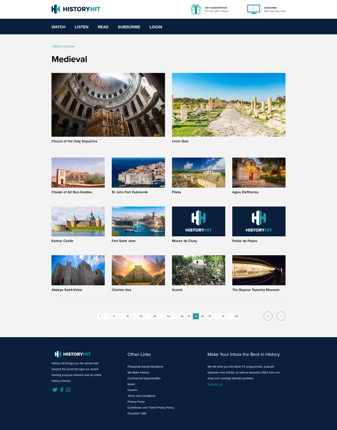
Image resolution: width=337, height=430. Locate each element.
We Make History (138, 372)
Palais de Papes (244, 240)
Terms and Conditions (141, 396)
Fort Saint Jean (124, 240)
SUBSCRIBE (270, 8)
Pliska (176, 192)
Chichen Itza (121, 289)
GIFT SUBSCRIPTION (216, 8)
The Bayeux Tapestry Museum (255, 289)
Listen (81, 27)
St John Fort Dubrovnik (130, 192)
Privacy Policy (136, 402)
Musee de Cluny (184, 240)
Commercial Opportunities (144, 378)
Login (156, 27)
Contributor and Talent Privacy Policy (151, 407)
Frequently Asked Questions (145, 366)
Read (103, 27)
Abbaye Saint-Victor (66, 289)
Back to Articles (64, 46)
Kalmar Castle (62, 240)
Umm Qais (180, 141)
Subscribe (129, 27)
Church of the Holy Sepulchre (74, 141)
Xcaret (177, 289)
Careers (132, 390)
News (131, 384)
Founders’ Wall (137, 413)
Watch (58, 27)
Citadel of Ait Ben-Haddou (71, 192)
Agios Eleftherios (245, 192)
